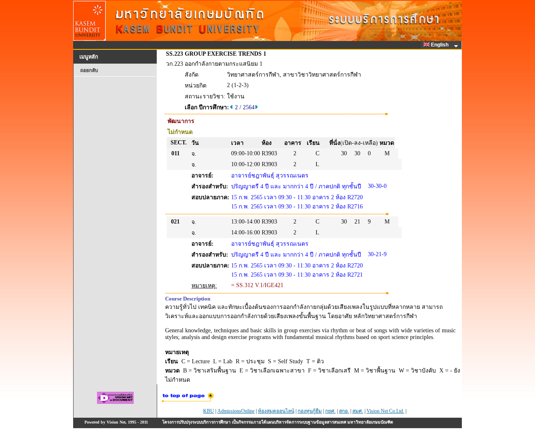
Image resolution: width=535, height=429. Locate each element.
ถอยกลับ (89, 70)
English (440, 45)
